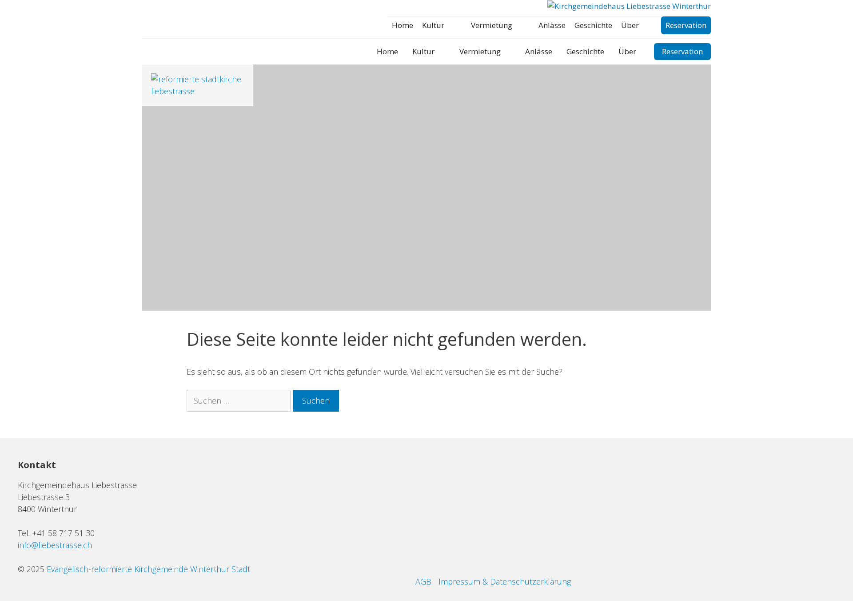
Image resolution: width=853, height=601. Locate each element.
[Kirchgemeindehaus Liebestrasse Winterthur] (629, 6)
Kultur (433, 25)
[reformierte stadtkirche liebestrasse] (197, 91)
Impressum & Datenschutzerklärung (504, 581)
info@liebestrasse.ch (55, 545)
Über (630, 25)
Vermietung (491, 25)
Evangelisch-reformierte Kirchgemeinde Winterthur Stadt (148, 569)
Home (402, 25)
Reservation (686, 25)
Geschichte (593, 25)
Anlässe (552, 25)
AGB (423, 581)
